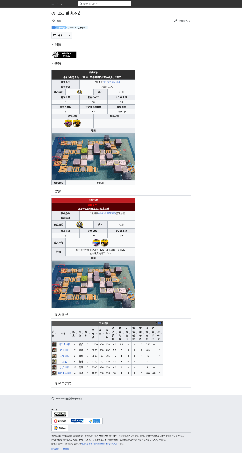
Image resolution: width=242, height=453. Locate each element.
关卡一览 (60, 27)
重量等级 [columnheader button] (140, 333)
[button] (53, 4)
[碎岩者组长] (54, 344)
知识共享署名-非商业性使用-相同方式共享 (99, 443)
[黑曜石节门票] (68, 123)
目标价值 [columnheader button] (158, 333)
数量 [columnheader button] (73, 333)
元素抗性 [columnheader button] (127, 333)
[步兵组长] (54, 367)
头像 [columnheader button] (53, 333)
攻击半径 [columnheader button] (153, 333)
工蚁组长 (64, 355)
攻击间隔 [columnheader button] (120, 333)
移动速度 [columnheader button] (147, 333)
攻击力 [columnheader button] (100, 333)
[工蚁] (54, 361)
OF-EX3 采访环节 (107, 213)
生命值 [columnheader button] (93, 333)
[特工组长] (54, 349)
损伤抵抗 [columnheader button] (133, 333)
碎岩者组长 (64, 344)
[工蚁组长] (54, 355)
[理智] (79, 91)
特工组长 (64, 350)
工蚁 (64, 361)
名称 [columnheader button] (63, 333)
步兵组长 (64, 367)
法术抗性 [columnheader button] (113, 333)
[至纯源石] (77, 123)
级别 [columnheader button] (86, 333)
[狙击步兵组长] (54, 373)
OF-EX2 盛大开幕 (111, 82)
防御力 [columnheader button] (107, 333)
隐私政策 (55, 449)
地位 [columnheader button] (80, 333)
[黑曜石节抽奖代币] (96, 242)
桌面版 (66, 449)
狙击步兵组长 (64, 373)
